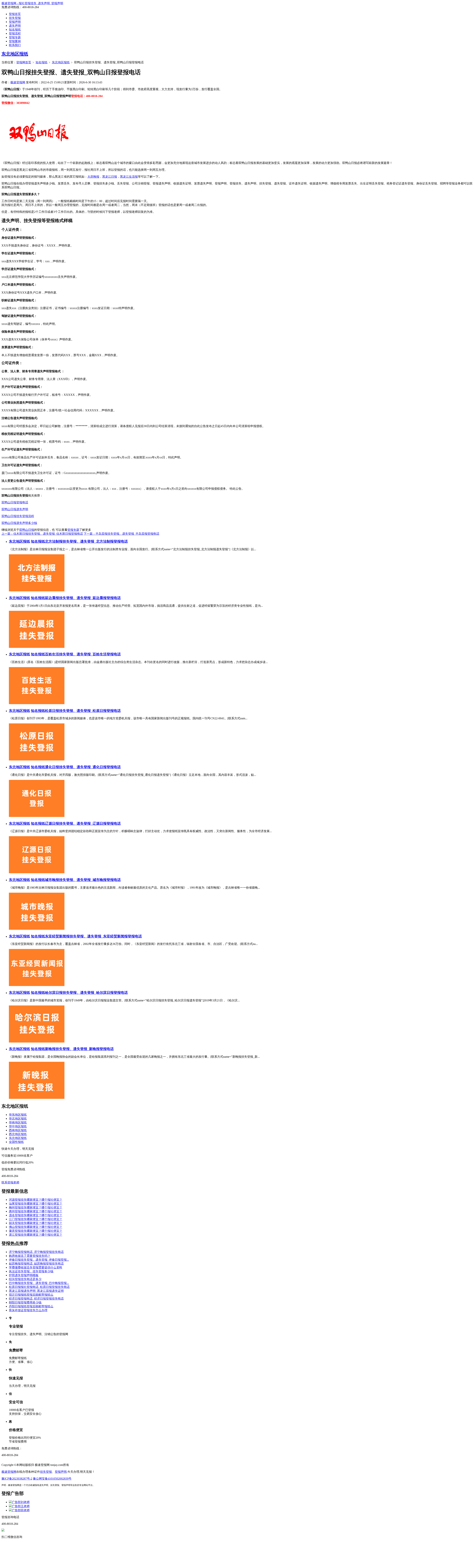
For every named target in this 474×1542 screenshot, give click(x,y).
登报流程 (15, 33)
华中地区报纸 (18, 1126)
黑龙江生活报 (129, 176)
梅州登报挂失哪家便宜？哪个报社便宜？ (35, 1207)
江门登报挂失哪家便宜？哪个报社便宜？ (35, 1219)
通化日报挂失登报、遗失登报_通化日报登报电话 (83, 767)
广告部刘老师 (21, 1502)
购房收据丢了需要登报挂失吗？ (29, 1255)
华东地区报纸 (18, 1114)
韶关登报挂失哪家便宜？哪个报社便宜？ (35, 1223)
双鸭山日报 (26, 529)
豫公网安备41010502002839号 (52, 1478)
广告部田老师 (21, 1510)
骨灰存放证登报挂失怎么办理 (28, 1310)
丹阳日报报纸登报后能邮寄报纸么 (31, 1306)
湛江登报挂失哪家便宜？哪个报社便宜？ (35, 1234)
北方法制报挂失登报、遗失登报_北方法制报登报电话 (86, 541)
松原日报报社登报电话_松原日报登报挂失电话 (39, 1286)
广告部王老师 (21, 1506)
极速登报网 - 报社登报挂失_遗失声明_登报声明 (32, 3)
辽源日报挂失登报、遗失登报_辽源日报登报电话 (83, 823)
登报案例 (15, 41)
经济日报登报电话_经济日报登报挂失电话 (36, 1298)
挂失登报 (15, 17)
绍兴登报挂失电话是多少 (25, 1279)
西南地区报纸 (18, 1130)
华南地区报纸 (18, 1122)
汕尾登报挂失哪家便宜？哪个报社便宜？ (35, 1203)
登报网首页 (23, 62)
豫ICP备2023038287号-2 (16, 1478)
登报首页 (15, 14)
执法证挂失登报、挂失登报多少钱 (31, 1271)
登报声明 (15, 21)
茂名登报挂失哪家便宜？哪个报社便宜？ (35, 1215)
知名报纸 (15, 29)
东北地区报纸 (14, 53)
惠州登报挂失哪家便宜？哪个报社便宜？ (35, 1211)
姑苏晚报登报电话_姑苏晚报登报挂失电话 (36, 1263)
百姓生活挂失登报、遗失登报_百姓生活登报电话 (83, 654)
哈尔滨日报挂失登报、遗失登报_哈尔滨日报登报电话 (86, 993)
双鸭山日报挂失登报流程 (17, 516)
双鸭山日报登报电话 (14, 502)
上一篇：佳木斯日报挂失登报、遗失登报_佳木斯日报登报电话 (42, 533)
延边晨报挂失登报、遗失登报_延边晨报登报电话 (83, 598)
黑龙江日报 (109, 176)
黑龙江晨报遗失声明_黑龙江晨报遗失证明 (36, 1290)
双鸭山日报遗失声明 (14, 509)
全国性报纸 (16, 1141)
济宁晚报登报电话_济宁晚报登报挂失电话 (36, 1251)
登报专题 (15, 37)
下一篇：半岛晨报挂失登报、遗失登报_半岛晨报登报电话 (121, 533)
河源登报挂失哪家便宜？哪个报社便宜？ (35, 1199)
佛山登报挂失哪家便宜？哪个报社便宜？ (35, 1226)
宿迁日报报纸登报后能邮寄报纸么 (31, 1294)
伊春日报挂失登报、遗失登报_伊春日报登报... (39, 1259)
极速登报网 (17, 82)
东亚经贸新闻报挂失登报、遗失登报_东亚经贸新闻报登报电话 (93, 936)
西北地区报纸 (18, 1134)
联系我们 (15, 45)
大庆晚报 (93, 176)
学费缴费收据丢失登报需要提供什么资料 (35, 1267)
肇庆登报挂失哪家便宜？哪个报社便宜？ (35, 1230)
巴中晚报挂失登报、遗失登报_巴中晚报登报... (39, 1283)
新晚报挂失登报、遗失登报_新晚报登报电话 (79, 1049)
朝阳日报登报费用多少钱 (25, 1302)
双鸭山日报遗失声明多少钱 (19, 522)
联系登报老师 (10, 1182)
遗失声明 (15, 25)
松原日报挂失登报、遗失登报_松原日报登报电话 (83, 711)
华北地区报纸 (18, 1118)
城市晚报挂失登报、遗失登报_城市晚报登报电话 (83, 880)
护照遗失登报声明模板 (24, 1275)
